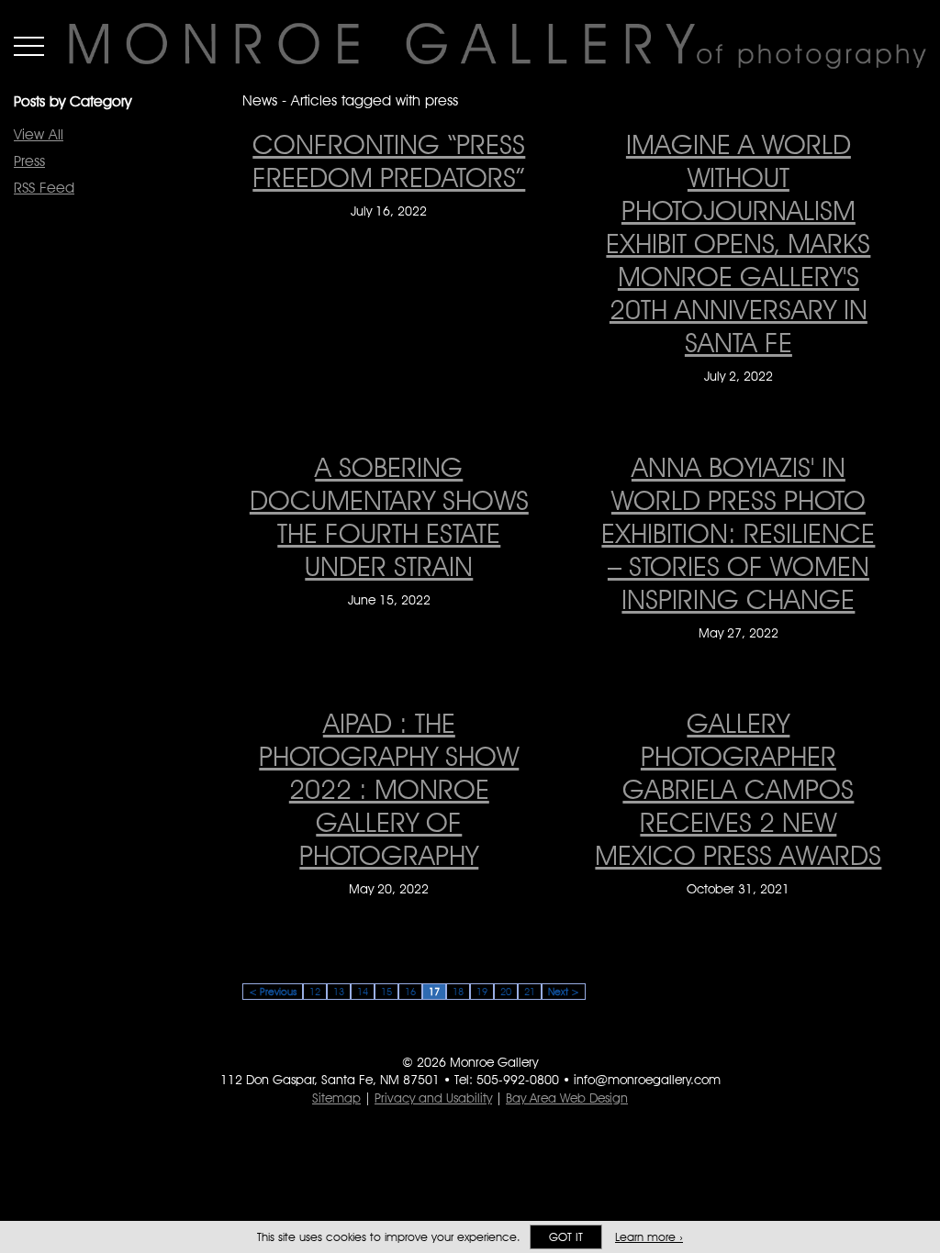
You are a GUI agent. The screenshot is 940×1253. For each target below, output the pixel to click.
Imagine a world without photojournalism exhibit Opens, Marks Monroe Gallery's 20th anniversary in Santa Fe (738, 243)
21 (529, 991)
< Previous (273, 991)
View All (38, 134)
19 (481, 991)
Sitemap (336, 1098)
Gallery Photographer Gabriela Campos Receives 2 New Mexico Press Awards (738, 788)
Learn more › (649, 1237)
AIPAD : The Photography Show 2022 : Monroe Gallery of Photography (389, 788)
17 (434, 991)
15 (386, 991)
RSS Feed (44, 187)
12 (314, 991)
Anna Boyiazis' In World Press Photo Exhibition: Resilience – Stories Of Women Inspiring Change (738, 532)
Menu (29, 46)
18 (458, 991)
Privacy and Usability (433, 1098)
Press (29, 161)
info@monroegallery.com (647, 1079)
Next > (563, 991)
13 (338, 991)
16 (410, 991)
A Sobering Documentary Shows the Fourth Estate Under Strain (389, 516)
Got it (566, 1237)
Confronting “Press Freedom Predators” (388, 161)
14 (362, 991)
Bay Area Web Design (567, 1098)
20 (505, 991)
